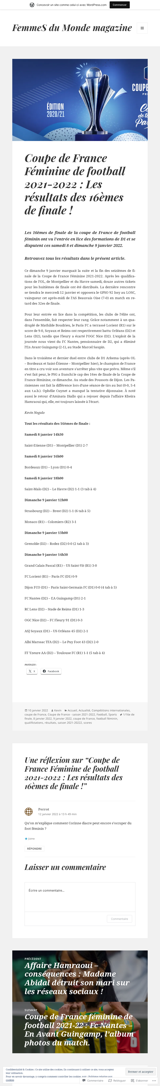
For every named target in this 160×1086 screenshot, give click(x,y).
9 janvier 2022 (62, 718)
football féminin (106, 718)
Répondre (34, 848)
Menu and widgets (142, 33)
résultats (50, 722)
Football (102, 714)
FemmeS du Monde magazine (72, 27)
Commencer (120, 4)
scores (88, 722)
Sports (112, 714)
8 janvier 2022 (42, 718)
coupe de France (35, 714)
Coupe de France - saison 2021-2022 (71, 714)
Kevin (57, 710)
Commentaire (119, 918)
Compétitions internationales (111, 710)
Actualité (84, 710)
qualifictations (34, 722)
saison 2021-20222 (70, 722)
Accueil (72, 710)
